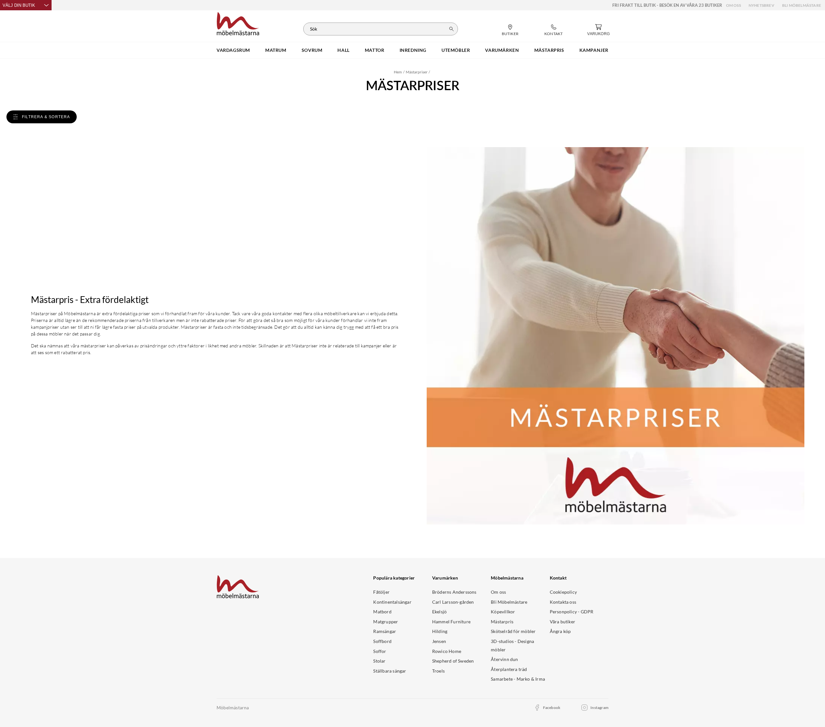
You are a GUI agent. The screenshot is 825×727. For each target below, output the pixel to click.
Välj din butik (19, 5)
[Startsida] (238, 22)
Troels (438, 671)
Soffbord (382, 641)
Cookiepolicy (563, 592)
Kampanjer (593, 50)
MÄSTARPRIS (549, 50)
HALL (343, 50)
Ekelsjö (439, 611)
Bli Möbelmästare (801, 5)
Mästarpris (502, 621)
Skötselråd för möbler (513, 631)
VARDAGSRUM (233, 50)
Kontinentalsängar (392, 602)
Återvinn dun (504, 659)
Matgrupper (385, 621)
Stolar (379, 661)
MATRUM (275, 50)
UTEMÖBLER (456, 50)
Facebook (552, 707)
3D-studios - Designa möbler (512, 645)
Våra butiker (562, 621)
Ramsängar (384, 631)
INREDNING (413, 50)
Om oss (733, 5)
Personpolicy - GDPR (572, 611)
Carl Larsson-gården (453, 602)
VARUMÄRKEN (502, 50)
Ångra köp (560, 631)
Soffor (379, 651)
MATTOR (374, 50)
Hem (398, 72)
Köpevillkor (503, 611)
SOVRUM (312, 50)
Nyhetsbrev (761, 5)
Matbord (382, 611)
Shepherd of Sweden (453, 661)
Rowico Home (446, 651)
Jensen (439, 641)
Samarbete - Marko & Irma (518, 679)
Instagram (599, 707)
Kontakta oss (563, 602)
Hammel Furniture (451, 621)
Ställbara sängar (389, 671)
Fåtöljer (381, 592)
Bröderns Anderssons (454, 592)
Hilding (439, 631)
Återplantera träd (509, 669)
